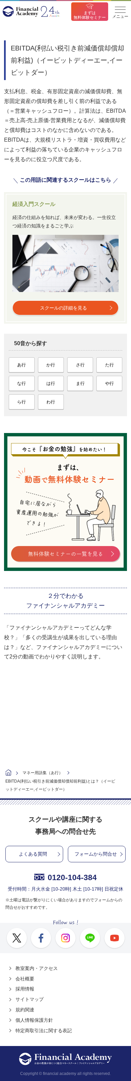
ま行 (80, 383)
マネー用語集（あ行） (43, 772)
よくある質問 (33, 854)
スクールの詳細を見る (63, 308)
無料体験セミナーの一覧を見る (65, 553)
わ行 (50, 401)
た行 (109, 364)
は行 (50, 383)
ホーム (8, 773)
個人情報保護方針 (34, 1020)
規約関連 (24, 1009)
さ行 (80, 364)
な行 (21, 383)
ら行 (21, 401)
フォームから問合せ (96, 854)
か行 (50, 364)
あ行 (21, 364)
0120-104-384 (72, 877)
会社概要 (24, 978)
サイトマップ (29, 999)
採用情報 (24, 989)
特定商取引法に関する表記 (43, 1030)
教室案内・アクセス (36, 968)
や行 (109, 383)
